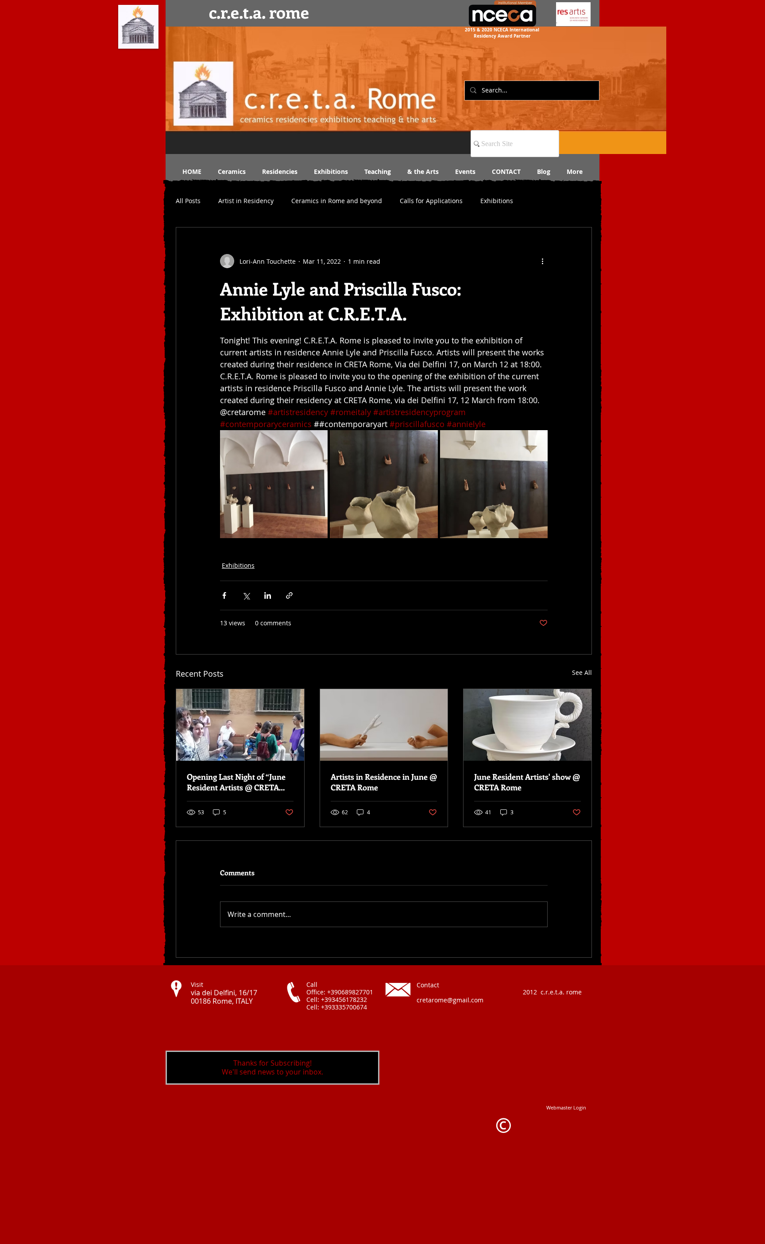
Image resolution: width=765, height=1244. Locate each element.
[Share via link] (289, 595)
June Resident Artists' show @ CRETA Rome (527, 782)
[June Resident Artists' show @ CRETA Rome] (527, 725)
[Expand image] (274, 484)
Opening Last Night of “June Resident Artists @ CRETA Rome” (236, 782)
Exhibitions (496, 200)
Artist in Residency (246, 200)
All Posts (188, 200)
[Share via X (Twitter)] (246, 595)
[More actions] (542, 261)
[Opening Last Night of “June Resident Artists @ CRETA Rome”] (240, 725)
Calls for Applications (431, 200)
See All (582, 672)
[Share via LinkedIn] (267, 595)
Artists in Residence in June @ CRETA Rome (384, 782)
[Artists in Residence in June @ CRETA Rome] (384, 725)
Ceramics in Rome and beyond (336, 200)
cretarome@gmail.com (450, 1000)
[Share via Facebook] (224, 595)
